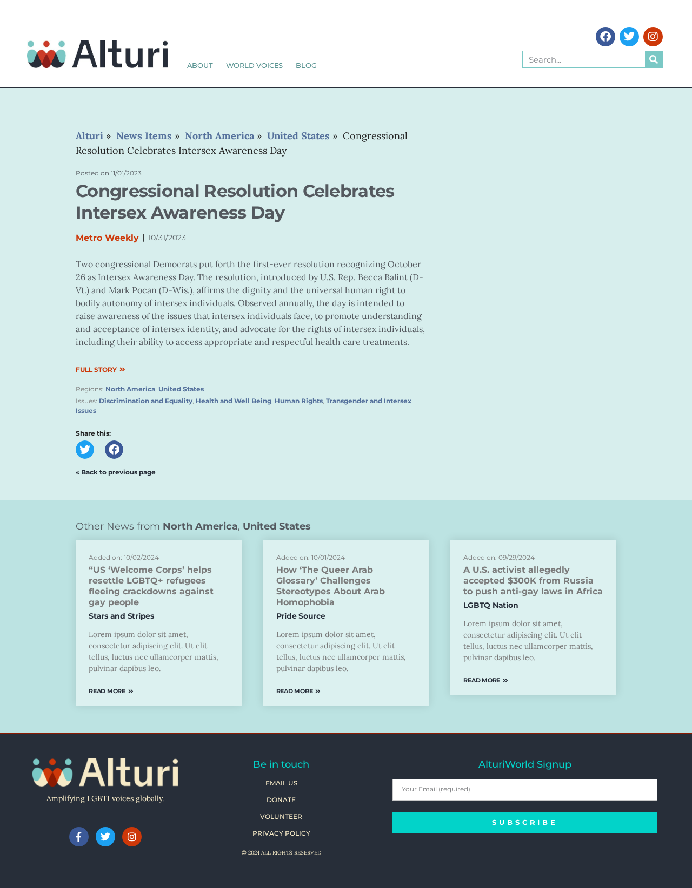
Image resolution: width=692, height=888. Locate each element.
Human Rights (299, 401)
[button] (85, 449)
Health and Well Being (233, 401)
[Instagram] (653, 36)
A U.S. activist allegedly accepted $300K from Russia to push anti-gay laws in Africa (533, 580)
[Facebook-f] (79, 836)
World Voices (254, 65)
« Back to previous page (116, 472)
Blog (306, 65)
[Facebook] (605, 36)
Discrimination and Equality (145, 401)
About (200, 65)
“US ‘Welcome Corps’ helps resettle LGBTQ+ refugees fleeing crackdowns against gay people (151, 586)
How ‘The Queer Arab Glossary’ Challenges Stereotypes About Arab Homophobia (330, 586)
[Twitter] (629, 36)
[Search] (653, 59)
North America (130, 389)
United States (181, 389)
